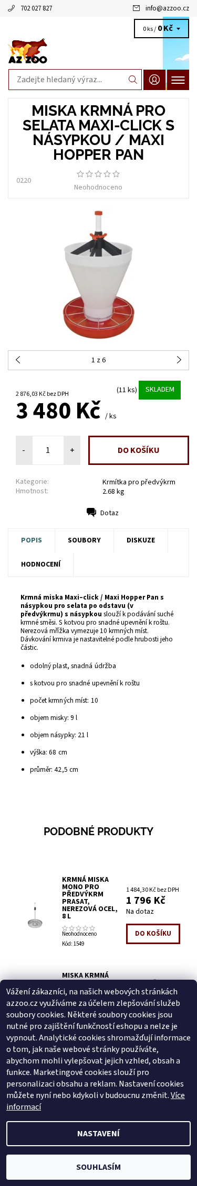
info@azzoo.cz (167, 8)
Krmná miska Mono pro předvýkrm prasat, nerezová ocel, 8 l (90, 898)
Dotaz (109, 513)
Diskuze (141, 540)
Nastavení (98, 1133)
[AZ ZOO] (98, 51)
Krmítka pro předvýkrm (138, 482)
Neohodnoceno (98, 187)
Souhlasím (98, 1167)
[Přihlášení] (154, 80)
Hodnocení (40, 564)
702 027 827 (36, 8)
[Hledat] (133, 79)
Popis (31, 540)
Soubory (84, 540)
